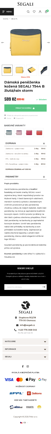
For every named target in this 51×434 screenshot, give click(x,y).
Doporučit (20, 118)
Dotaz (8, 118)
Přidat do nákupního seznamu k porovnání (22, 115)
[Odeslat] (44, 287)
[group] (25, 42)
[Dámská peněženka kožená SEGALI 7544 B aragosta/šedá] (39, 132)
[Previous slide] (2, 42)
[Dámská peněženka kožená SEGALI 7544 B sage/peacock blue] (8, 132)
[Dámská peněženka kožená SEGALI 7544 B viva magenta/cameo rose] (29, 132)
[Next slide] (48, 42)
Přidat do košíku (24, 108)
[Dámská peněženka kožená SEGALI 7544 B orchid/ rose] (18, 132)
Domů (5, 19)
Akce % (14, 19)
